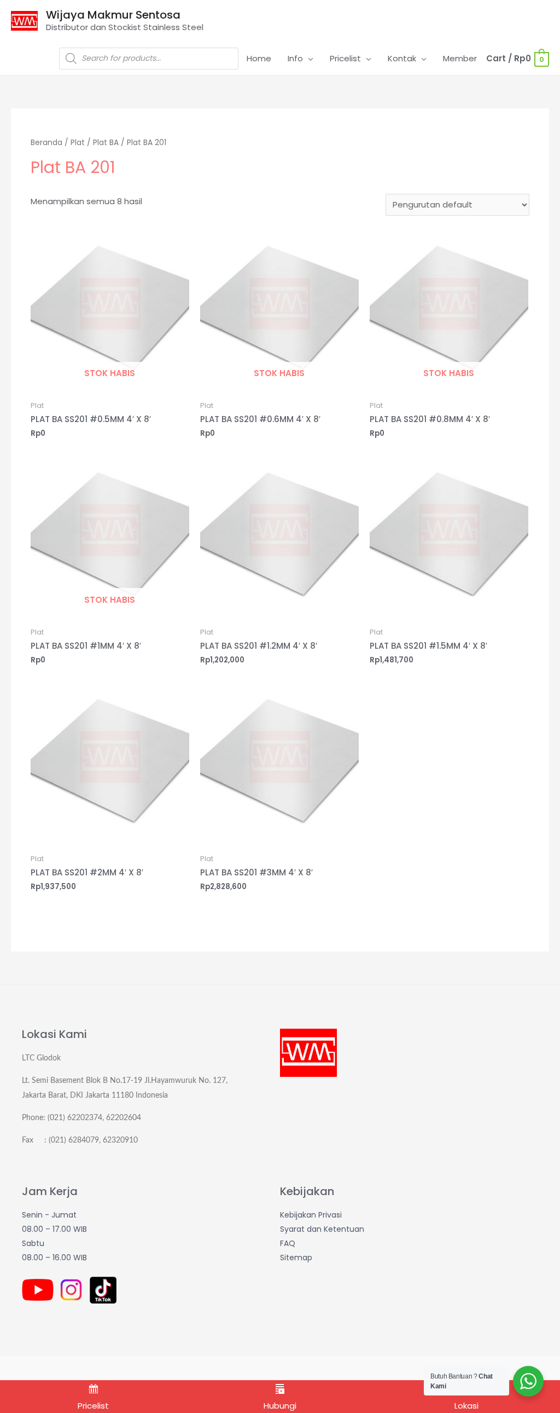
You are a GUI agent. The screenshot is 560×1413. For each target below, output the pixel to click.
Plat (78, 142)
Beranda (46, 142)
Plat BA (106, 142)
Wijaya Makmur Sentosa (113, 14)
